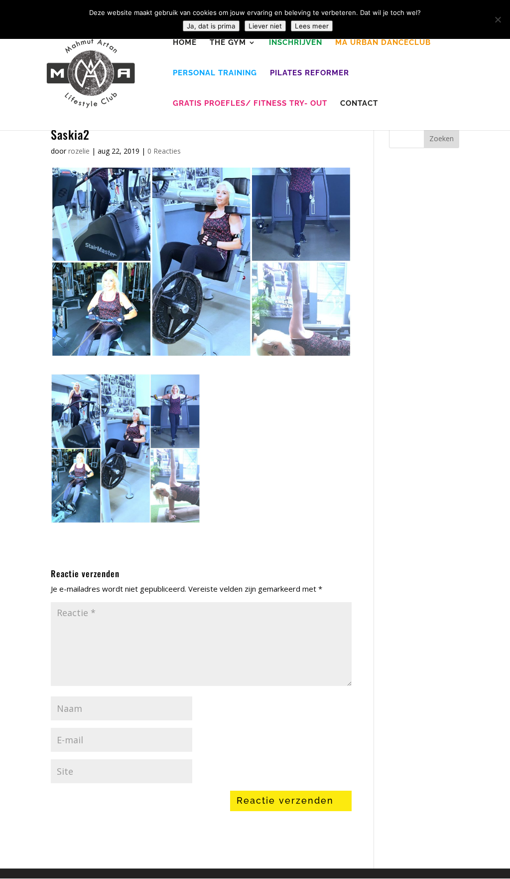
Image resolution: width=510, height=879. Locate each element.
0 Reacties (164, 151)
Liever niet (265, 26)
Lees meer (312, 26)
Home (185, 43)
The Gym (228, 43)
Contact (359, 104)
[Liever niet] (498, 19)
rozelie (79, 151)
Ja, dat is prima (211, 26)
